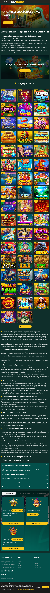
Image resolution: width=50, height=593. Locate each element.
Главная (19, 561)
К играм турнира (13, 523)
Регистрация (20, 1)
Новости (20, 570)
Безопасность (37, 567)
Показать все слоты (25, 327)
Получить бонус (25, 70)
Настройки (38, 587)
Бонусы (19, 567)
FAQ (35, 561)
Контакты (36, 570)
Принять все (45, 587)
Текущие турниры (9, 493)
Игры (19, 563)
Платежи (36, 565)
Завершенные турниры (40, 493)
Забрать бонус (8, 22)
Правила (36, 563)
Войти (13, 1)
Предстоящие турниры (24, 493)
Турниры (20, 565)
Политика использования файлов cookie (20, 589)
